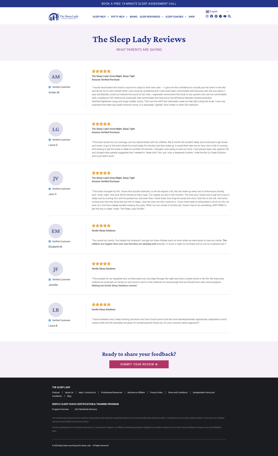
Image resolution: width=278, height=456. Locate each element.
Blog (69, 396)
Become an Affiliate (136, 392)
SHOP (192, 16)
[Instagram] (207, 16)
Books (133, 16)
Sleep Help (99, 16)
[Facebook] (211, 16)
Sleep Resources (150, 16)
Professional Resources (111, 392)
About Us (69, 392)
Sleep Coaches (174, 16)
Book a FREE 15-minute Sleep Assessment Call (139, 3)
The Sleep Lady (61, 387)
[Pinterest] (216, 16)
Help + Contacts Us (87, 392)
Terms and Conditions (178, 392)
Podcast (56, 392)
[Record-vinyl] (220, 16)
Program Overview (60, 409)
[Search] (229, 16)
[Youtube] (225, 16)
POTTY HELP (118, 16)
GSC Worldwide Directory (86, 409)
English (213, 11)
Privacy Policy (156, 392)
